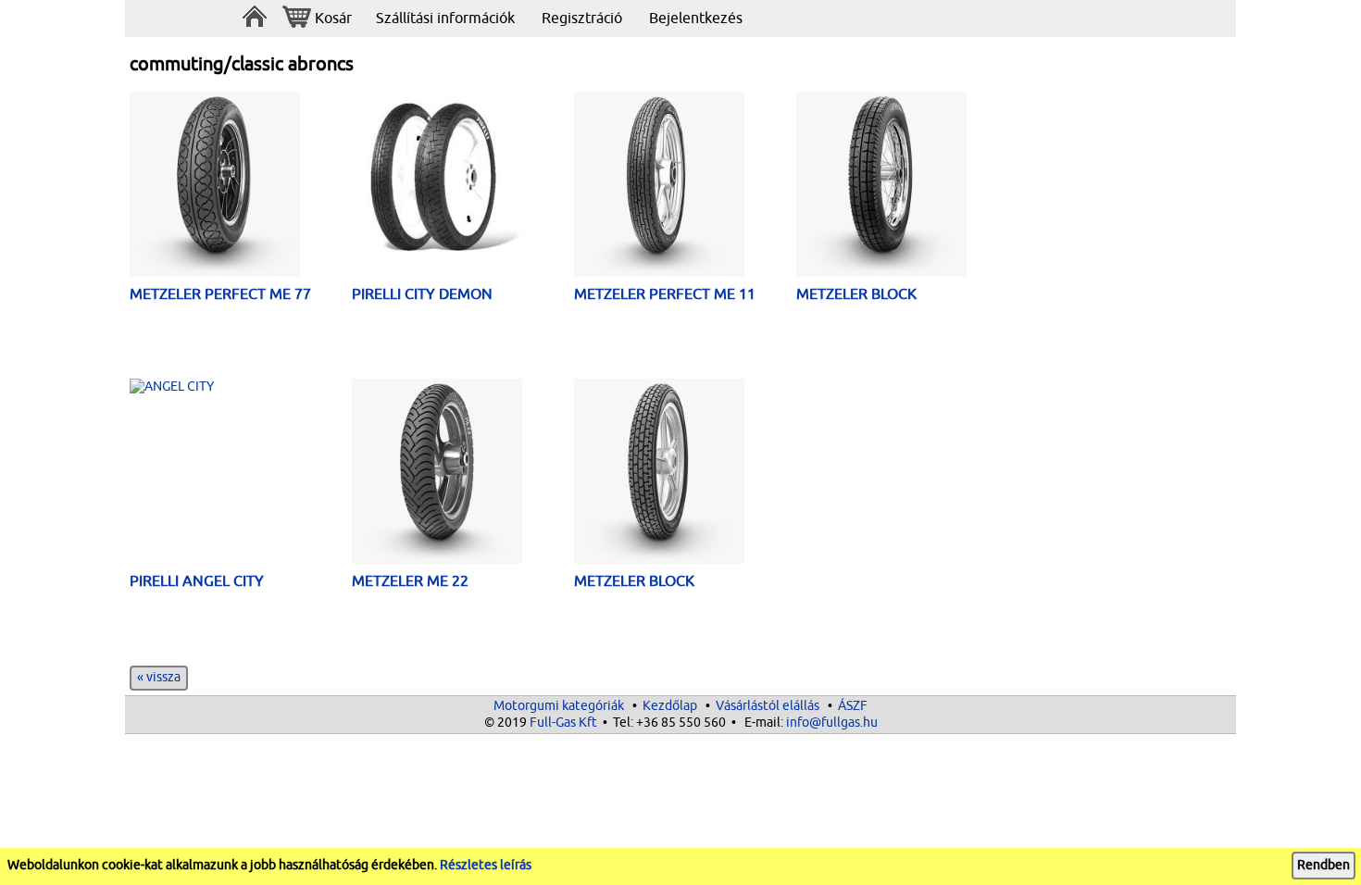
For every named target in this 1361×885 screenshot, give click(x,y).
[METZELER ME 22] (463, 473)
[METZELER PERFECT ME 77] (241, 186)
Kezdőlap (670, 706)
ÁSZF (853, 706)
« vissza (159, 677)
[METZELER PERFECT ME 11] (685, 186)
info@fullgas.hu (832, 722)
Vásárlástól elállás (767, 706)
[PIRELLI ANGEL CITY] (241, 387)
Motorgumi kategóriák (558, 706)
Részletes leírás (485, 865)
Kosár (333, 18)
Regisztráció (582, 18)
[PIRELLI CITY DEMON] (463, 178)
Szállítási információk (445, 18)
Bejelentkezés (696, 18)
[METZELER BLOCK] (907, 186)
